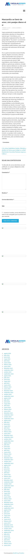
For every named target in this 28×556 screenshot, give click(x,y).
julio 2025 (6, 377)
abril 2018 (7, 539)
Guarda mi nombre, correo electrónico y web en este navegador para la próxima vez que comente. (14, 214)
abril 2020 (7, 495)
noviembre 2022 (8, 437)
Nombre (5, 193)
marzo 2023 (7, 429)
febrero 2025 (7, 387)
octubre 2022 (7, 439)
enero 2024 (7, 411)
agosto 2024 (7, 398)
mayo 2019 (7, 515)
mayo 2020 (7, 493)
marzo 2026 (7, 362)
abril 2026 (7, 361)
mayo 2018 (7, 538)
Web (3, 206)
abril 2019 (7, 517)
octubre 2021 (7, 461)
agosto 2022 (7, 443)
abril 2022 (7, 450)
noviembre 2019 (8, 504)
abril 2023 (7, 428)
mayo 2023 (7, 426)
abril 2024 (7, 405)
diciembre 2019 (8, 502)
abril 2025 (7, 383)
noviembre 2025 (8, 370)
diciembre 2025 (8, 368)
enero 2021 (7, 478)
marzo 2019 (7, 519)
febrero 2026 (7, 364)
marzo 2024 (7, 407)
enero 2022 (7, 456)
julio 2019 (6, 512)
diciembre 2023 (8, 413)
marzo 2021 (7, 474)
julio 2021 (6, 467)
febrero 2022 (7, 454)
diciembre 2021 (8, 457)
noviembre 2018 (8, 526)
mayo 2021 (7, 470)
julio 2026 (6, 355)
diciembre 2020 (8, 480)
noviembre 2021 (8, 459)
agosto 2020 (7, 487)
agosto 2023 (7, 420)
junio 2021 (7, 469)
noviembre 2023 (8, 415)
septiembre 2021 (9, 463)
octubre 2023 (7, 416)
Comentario (6, 172)
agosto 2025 (7, 375)
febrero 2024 (7, 409)
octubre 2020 (7, 484)
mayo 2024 (7, 403)
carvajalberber (16, 27)
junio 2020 (7, 491)
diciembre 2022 (8, 435)
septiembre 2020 (9, 485)
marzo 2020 (7, 497)
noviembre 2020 (8, 482)
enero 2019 (7, 523)
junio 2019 (7, 513)
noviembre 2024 (8, 392)
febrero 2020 (7, 498)
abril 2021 (7, 472)
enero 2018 (7, 545)
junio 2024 (7, 402)
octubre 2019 (7, 506)
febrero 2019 (7, 521)
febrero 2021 (7, 476)
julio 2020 (6, 489)
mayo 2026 (7, 359)
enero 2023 (7, 433)
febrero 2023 (7, 431)
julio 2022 (6, 444)
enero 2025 (7, 388)
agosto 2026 (7, 353)
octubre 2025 (7, 372)
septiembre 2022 (9, 441)
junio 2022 (7, 446)
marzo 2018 (7, 541)
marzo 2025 (7, 385)
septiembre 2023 (9, 418)
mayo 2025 (7, 381)
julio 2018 (6, 534)
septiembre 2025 (9, 374)
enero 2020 (7, 500)
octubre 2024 (7, 394)
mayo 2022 (7, 448)
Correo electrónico (8, 199)
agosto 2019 (7, 510)
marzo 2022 (7, 452)
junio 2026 (7, 357)
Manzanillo (5, 29)
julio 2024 (6, 400)
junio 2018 (7, 536)
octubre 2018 (7, 528)
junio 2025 (7, 379)
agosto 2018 (7, 532)
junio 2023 (7, 424)
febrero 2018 (7, 543)
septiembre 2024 (9, 396)
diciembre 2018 (8, 525)
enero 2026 (7, 366)
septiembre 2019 (9, 508)
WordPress (15, 553)
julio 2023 (6, 422)
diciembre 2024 (8, 390)
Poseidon (21, 553)
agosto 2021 (7, 465)
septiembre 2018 (9, 530)
